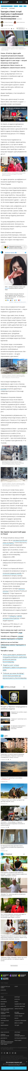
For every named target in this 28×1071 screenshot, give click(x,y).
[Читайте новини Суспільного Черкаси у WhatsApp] (15, 1053)
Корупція (17, 997)
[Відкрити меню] (27, 2)
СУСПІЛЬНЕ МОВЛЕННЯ (20, 1038)
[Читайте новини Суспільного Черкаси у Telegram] (13, 1053)
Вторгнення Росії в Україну (6, 6)
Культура (3, 990)
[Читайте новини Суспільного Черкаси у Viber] (10, 1053)
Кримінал (3, 999)
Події (2, 997)
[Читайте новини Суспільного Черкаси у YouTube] (7, 1053)
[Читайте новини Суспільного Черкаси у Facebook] (2, 1053)
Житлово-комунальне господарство (7, 1009)
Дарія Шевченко (21, 22)
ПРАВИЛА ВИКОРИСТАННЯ (5, 1035)
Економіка (4, 1001)
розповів (3, 389)
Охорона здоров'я (20, 1006)
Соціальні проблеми (20, 1020)
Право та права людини (5, 1013)
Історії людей (12, 8)
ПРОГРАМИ (17, 1032)
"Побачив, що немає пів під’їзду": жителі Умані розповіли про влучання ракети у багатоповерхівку (15, 675)
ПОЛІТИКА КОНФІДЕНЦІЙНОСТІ (20, 1035)
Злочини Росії (5, 1020)
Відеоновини (4, 1025)
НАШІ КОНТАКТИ (5, 1032)
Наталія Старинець (8, 25)
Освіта (16, 1001)
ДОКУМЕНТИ (4, 1038)
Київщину (12, 616)
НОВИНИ (15, 6)
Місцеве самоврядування (19, 1013)
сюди (20, 632)
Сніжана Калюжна (8, 22)
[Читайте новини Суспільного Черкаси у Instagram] (4, 1053)
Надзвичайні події (20, 1004)
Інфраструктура (19, 1008)
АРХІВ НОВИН (18, 1040)
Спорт (16, 986)
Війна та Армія (4, 8)
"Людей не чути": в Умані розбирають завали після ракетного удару (15, 667)
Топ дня (17, 1025)
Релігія (16, 1018)
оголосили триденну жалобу (12, 573)
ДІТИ (25, 6)
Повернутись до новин (5, 987)
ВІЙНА (21, 6)
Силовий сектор (5, 1016)
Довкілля (3, 1006)
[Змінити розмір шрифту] (26, 28)
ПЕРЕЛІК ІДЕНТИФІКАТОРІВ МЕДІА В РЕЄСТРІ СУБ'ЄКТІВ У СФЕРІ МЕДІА (7, 1042)
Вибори (3, 1004)
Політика (3, 1018)
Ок (14, 1068)
